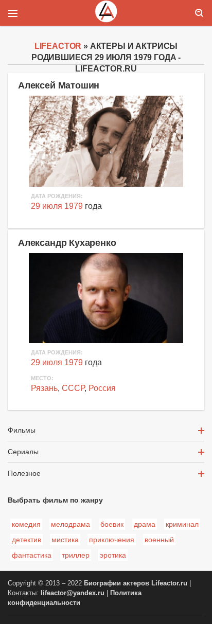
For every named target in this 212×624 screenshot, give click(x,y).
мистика (65, 540)
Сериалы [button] (23, 452)
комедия (26, 524)
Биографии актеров (116, 583)
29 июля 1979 (57, 206)
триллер (76, 555)
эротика (113, 555)
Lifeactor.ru (169, 583)
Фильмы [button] (22, 430)
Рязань (44, 388)
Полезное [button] (24, 473)
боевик (111, 524)
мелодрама (70, 524)
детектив (26, 540)
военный (159, 540)
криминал (182, 524)
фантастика (31, 555)
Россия (102, 388)
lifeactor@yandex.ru (72, 593)
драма (144, 524)
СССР (73, 388)
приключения (111, 540)
